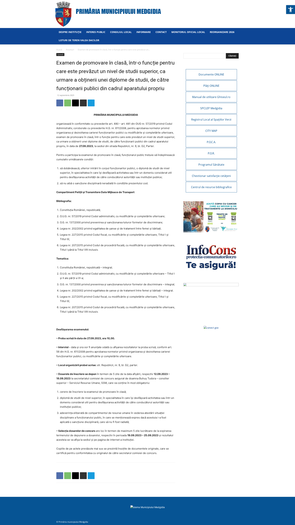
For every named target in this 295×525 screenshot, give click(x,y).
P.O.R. (211, 153)
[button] (290, 9)
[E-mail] (75, 103)
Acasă (59, 49)
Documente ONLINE (211, 74)
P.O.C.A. (211, 142)
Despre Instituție (70, 32)
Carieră (60, 54)
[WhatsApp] (67, 103)
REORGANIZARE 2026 (222, 32)
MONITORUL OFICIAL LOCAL (188, 32)
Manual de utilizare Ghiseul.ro (211, 97)
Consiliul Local (121, 32)
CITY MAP (211, 131)
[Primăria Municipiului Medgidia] (147, 14)
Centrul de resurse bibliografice (211, 187)
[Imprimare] (83, 103)
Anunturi (70, 49)
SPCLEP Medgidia (211, 108)
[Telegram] (91, 103)
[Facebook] (59, 103)
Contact (161, 32)
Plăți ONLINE (211, 86)
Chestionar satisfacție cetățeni (211, 176)
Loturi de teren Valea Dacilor (79, 40)
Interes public (95, 32)
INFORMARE (143, 32)
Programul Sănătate (211, 164)
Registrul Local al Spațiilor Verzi (211, 119)
